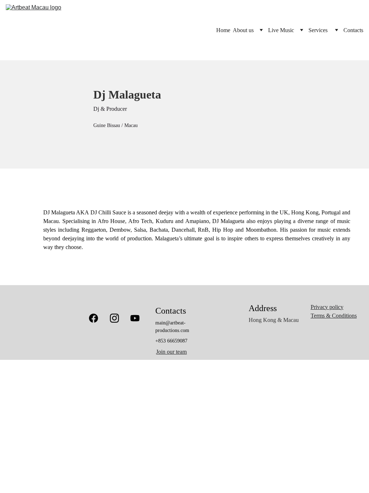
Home (223, 30)
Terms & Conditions (334, 316)
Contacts (353, 30)
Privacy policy (327, 307)
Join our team (171, 352)
